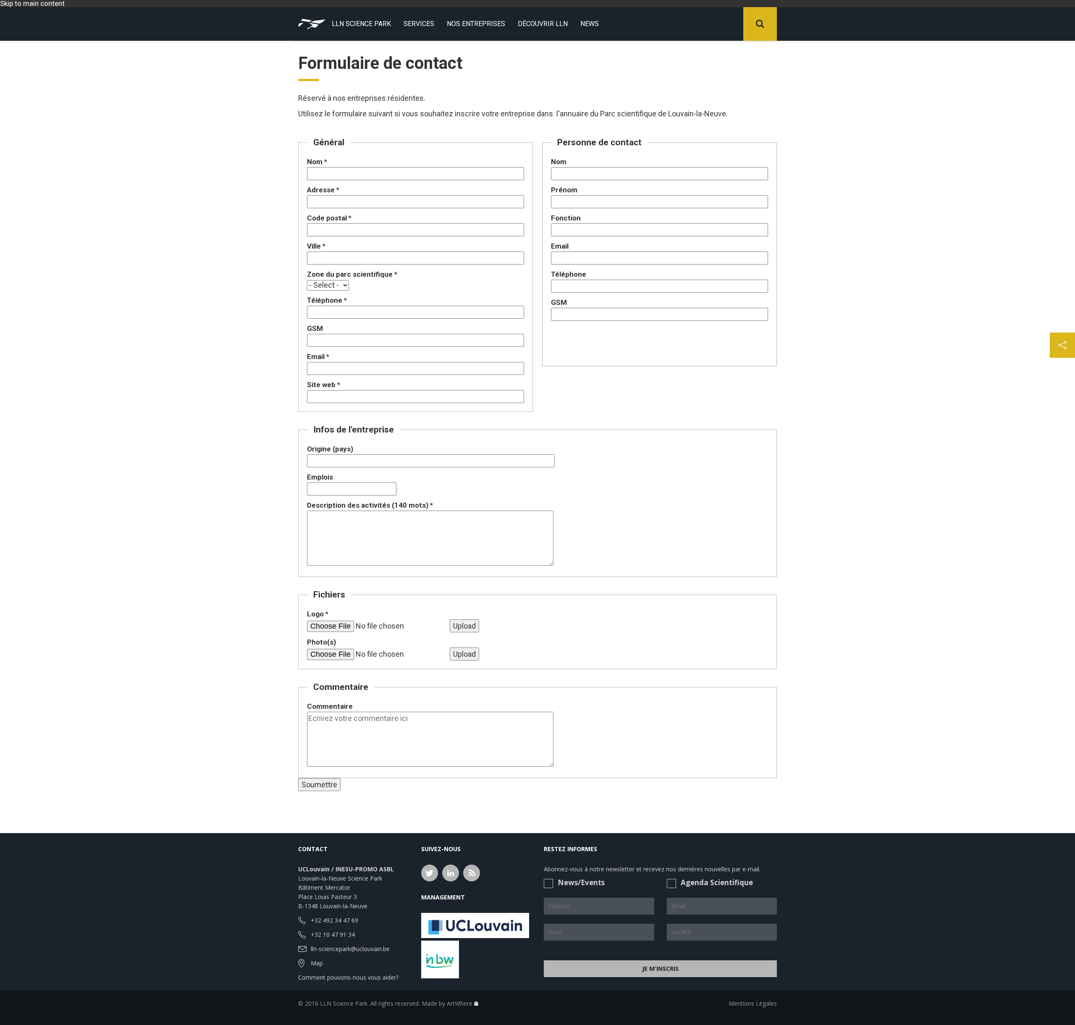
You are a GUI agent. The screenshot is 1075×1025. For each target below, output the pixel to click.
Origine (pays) (330, 449)
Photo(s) (321, 642)
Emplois (320, 477)
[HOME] (311, 24)
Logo (317, 614)
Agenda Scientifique (717, 882)
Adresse (323, 190)
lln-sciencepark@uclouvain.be (350, 949)
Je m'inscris (660, 969)
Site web (323, 384)
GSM (315, 328)
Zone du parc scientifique (352, 274)
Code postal (329, 218)
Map (317, 963)
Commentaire (330, 706)
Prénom (564, 190)
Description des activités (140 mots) (370, 505)
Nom (317, 161)
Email (318, 356)
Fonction (566, 218)
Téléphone (327, 300)
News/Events (581, 882)
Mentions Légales (753, 1003)
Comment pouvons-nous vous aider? (348, 977)
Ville (316, 246)
